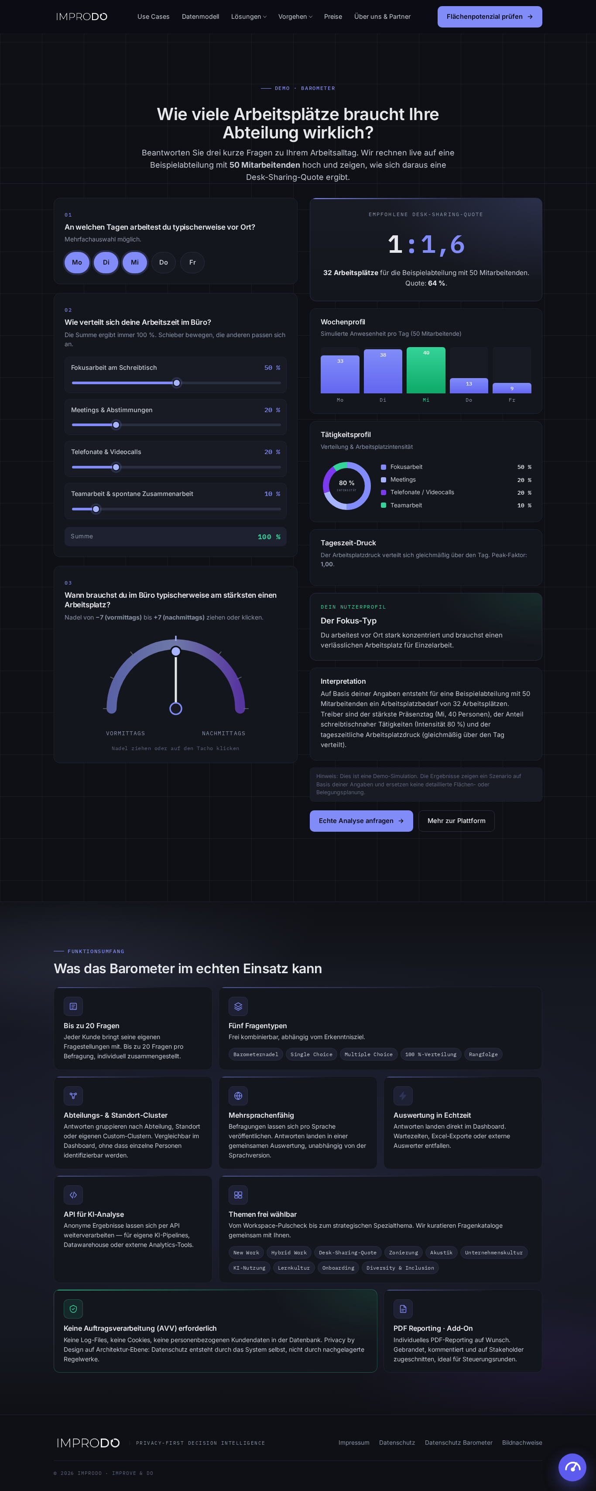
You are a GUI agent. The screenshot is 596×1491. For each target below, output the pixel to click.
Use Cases (153, 16)
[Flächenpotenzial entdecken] (572, 1467)
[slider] (175, 676)
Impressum (354, 1442)
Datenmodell (200, 16)
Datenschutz (397, 1442)
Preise (333, 16)
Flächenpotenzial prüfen (485, 17)
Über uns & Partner (382, 16)
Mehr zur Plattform (457, 821)
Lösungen (246, 16)
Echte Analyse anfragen (356, 821)
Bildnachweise (522, 1442)
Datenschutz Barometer (459, 1442)
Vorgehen (292, 16)
